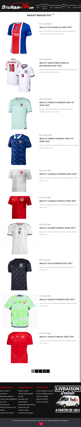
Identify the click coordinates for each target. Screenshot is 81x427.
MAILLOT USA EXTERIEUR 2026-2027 (56, 263)
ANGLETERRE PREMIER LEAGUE (45, 6)
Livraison (3, 394)
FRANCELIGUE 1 (38, 6)
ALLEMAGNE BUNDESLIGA (27, 405)
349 (44, 371)
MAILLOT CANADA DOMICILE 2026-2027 (58, 201)
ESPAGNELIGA (51, 6)
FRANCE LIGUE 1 (23, 391)
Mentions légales (7, 396)
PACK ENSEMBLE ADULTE (44, 391)
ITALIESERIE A (63, 6)
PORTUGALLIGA (68, 6)
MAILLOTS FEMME (42, 396)
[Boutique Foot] (18, 6)
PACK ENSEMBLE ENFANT (44, 394)
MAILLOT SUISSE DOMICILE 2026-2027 (57, 337)
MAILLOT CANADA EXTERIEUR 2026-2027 (58, 174)
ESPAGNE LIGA (23, 399)
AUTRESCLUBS (74, 6)
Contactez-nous (7, 413)
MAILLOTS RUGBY (42, 402)
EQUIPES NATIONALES (25, 413)
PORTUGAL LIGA (23, 407)
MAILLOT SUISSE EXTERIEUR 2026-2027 (57, 299)
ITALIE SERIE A (23, 402)
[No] (78, 422)
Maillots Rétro (42, 399)
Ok (41, 424)
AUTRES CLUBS (23, 410)
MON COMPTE (5, 391)
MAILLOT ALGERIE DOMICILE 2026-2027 (58, 228)
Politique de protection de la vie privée (8, 407)
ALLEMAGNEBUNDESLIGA (58, 6)
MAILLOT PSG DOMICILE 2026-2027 (56, 27)
